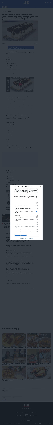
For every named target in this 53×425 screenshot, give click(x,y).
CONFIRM (20, 235)
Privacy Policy (31, 238)
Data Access (26, 238)
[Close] (41, 187)
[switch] (37, 202)
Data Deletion (22, 238)
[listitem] (26, 201)
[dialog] (26, 212)
